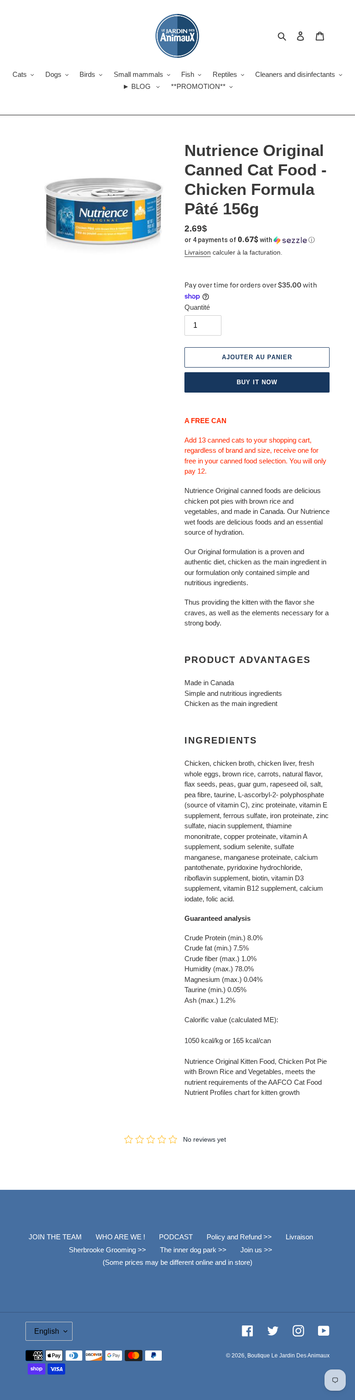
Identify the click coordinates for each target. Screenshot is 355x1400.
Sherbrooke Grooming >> (107, 1250)
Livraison (197, 252)
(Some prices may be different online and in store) (177, 1262)
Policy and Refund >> (239, 1237)
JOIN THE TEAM (55, 1237)
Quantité (197, 307)
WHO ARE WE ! (120, 1237)
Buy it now (257, 382)
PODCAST (176, 1237)
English (46, 1331)
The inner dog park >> (193, 1250)
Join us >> (256, 1250)
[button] (249, 239)
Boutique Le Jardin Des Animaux (288, 1355)
